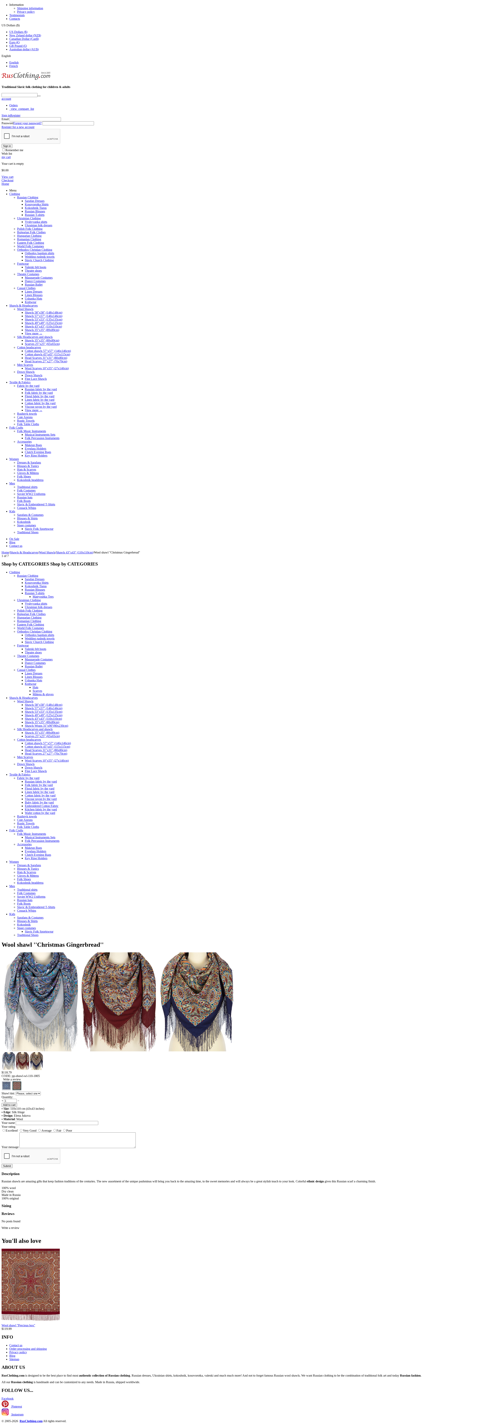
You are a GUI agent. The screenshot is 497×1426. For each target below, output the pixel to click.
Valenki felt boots (35, 267)
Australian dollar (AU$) (24, 49)
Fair (58, 1130)
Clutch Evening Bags (38, 452)
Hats (35, 687)
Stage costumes (26, 525)
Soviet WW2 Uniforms (31, 494)
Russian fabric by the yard (41, 389)
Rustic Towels (26, 420)
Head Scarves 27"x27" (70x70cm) (46, 361)
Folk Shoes (24, 476)
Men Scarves (25, 364)
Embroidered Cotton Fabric (41, 806)
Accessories (24, 441)
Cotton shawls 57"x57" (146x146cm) (48, 351)
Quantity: (7, 1097)
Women (14, 459)
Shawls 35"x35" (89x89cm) (42, 330)
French (13, 66)
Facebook (8, 1398)
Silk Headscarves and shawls (35, 337)
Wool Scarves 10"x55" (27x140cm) (47, 368)
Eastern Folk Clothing (30, 242)
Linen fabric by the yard (39, 399)
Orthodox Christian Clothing (34, 249)
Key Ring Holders (36, 455)
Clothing (14, 194)
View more (33, 333)
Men (12, 483)
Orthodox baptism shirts (39, 253)
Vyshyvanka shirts (36, 221)
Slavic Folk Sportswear (39, 528)
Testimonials (17, 15)
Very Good (29, 1130)
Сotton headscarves (29, 347)
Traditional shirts (27, 487)
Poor (69, 1130)
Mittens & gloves (43, 694)
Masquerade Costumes (39, 277)
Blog (12, 542)
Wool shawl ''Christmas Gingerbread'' (53, 944)
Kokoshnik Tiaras (36, 208)
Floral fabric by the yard (39, 396)
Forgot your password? (27, 123)
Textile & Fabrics (19, 382)
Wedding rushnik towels (40, 256)
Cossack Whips (26, 508)
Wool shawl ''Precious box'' (18, 1325)
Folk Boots (24, 501)
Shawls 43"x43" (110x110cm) (43, 326)
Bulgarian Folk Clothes (31, 232)
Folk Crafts (16, 427)
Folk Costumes (26, 490)
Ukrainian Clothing (29, 218)
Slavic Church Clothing (39, 260)
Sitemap (14, 1359)
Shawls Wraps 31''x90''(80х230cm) (46, 725)
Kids (12, 511)
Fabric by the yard (28, 385)
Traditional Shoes (27, 532)
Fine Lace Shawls (36, 378)
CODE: (6, 1076)
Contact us (15, 545)
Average (46, 1130)
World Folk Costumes (30, 246)
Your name (8, 1122)
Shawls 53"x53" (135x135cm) (43, 319)
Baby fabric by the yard (39, 802)
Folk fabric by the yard (39, 392)
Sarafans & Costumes (30, 514)
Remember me (14, 150)
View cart (7, 176)
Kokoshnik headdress (30, 480)
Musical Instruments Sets (40, 434)
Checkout (7, 180)
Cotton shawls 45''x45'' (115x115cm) (47, 354)
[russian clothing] (26, 79)
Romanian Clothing (29, 239)
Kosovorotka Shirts (37, 204)
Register (15, 115)
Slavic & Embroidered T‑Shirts (36, 504)
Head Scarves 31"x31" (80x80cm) (46, 358)
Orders (13, 105)
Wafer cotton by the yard (40, 813)
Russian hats (24, 497)
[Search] (39, 96)
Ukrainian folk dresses (38, 225)
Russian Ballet (34, 284)
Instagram (17, 1414)
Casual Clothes (26, 288)
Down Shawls (26, 371)
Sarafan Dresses (34, 201)
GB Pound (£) (18, 45)
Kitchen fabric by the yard (41, 809)
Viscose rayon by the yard (41, 406)
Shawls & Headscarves (23, 305)
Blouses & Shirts (27, 518)
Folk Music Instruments (31, 431)
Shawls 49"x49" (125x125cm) (43, 323)
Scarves (37, 690)
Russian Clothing (27, 197)
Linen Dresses (33, 291)
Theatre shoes (33, 270)
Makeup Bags (33, 445)
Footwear (23, 263)
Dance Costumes (35, 281)
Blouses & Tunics (28, 466)
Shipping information (30, 8)
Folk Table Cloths (28, 424)
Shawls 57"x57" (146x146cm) (43, 316)
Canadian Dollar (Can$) (24, 39)
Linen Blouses (34, 295)
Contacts (14, 18)
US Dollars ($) (18, 32)
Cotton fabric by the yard (40, 403)
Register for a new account (18, 127)
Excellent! (12, 1130)
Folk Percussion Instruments (42, 438)
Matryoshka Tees (43, 596)
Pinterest (16, 1406)
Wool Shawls (25, 309)
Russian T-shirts (34, 214)
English (14, 62)
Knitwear (30, 302)
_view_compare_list (21, 108)
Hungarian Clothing (29, 235)
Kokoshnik (24, 521)
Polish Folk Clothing (30, 228)
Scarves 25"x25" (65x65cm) (42, 344)
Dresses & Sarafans (29, 462)
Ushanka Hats (33, 298)
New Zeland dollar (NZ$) (25, 35)
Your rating (8, 1126)
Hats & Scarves (26, 469)
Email (5, 119)
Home (5, 183)
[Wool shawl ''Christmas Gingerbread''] (40, 1050)
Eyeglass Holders (35, 448)
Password (7, 123)
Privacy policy (26, 11)
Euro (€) (14, 42)
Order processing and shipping (28, 1348)
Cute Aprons (25, 417)
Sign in (6, 115)
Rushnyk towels (27, 413)
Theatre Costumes (28, 274)
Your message (10, 1147)
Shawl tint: (8, 1093)
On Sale (14, 539)
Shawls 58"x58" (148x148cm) (43, 312)
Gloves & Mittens (28, 473)
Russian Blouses (35, 211)
